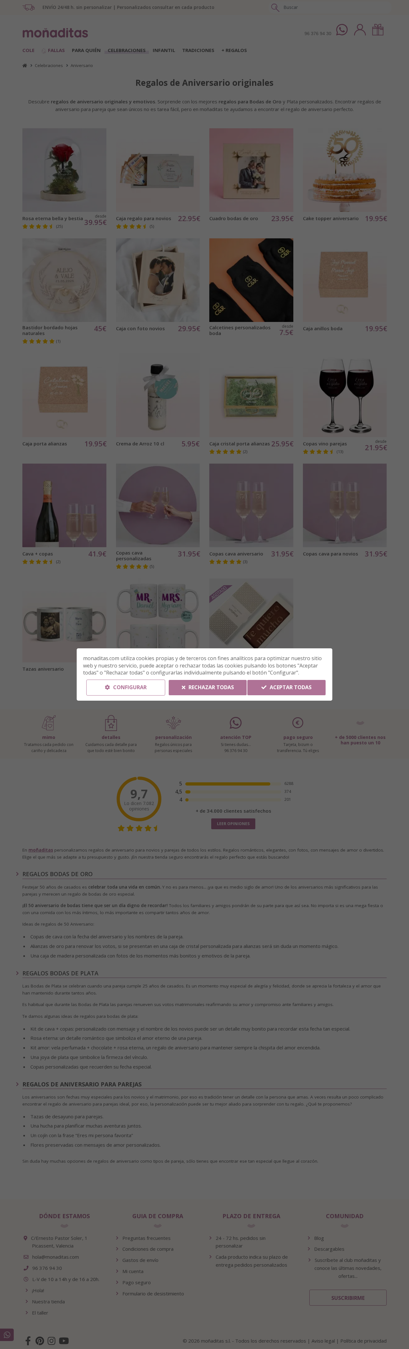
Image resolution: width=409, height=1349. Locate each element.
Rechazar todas (210, 687)
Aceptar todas (290, 687)
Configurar (129, 687)
